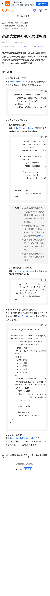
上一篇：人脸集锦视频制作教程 (15, 455)
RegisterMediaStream (24, 270)
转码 (40, 235)
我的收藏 (41, 46)
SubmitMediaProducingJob (22, 438)
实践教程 (24, 23)
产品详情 (23, 46)
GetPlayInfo (23, 316)
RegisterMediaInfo (18, 81)
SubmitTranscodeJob (23, 128)
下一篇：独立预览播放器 (37, 455)
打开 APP (42, 3)
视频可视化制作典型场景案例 (16, 25)
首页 (4, 23)
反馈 (29, 469)
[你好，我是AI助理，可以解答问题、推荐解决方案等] (34, 10)
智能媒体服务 (13, 23)
